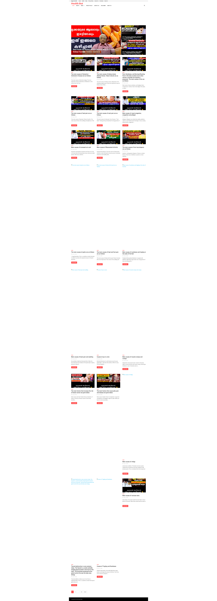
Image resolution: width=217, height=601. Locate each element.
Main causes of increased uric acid (81, 147)
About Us (106, 0)
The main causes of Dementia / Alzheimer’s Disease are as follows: (81, 75)
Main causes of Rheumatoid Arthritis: (107, 147)
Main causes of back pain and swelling (82, 357)
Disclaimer (101, 0)
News (86, 0)
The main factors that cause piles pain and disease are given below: (108, 391)
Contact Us (96, 0)
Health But (77, 3)
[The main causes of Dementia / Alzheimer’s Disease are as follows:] (133, 32)
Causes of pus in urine (103, 357)
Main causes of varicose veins (130, 495)
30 (81, 592)
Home (80, 0)
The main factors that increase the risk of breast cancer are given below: (82, 391)
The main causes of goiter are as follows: (82, 252)
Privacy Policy (90, 0)
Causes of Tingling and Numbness (106, 566)
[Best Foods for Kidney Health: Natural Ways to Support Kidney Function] (96, 40)
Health (83, 0)
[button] (72, 40)
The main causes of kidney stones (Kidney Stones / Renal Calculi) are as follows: (107, 75)
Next (85, 592)
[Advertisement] (108, 14)
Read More (74, 86)
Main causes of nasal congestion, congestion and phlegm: (131, 114)
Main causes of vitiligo (128, 461)
